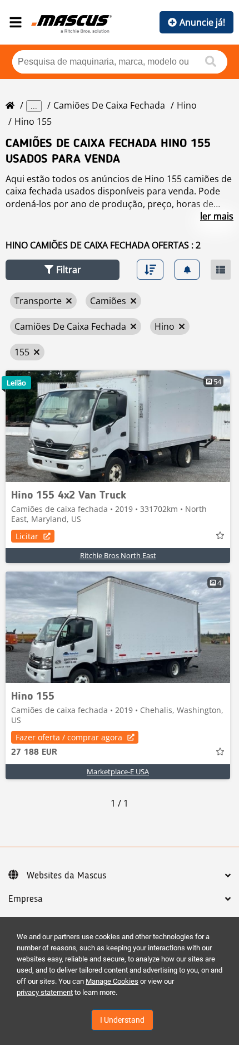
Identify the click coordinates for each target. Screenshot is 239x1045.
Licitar (27, 536)
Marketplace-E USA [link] (118, 771)
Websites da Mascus (66, 876)
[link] (118, 426)
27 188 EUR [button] (34, 752)
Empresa (25, 899)
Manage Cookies (112, 981)
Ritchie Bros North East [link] (118, 555)
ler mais (216, 216)
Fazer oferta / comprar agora (69, 737)
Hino (187, 105)
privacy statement (45, 992)
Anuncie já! (202, 22)
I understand (122, 1019)
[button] (63, 270)
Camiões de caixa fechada (109, 105)
